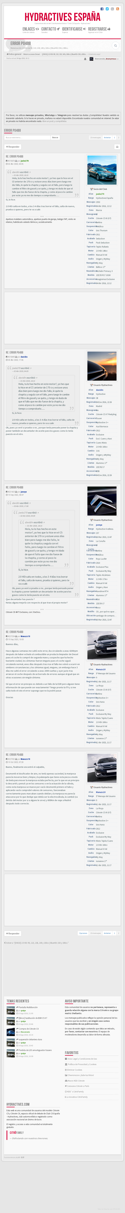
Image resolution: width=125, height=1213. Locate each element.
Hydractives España (62, 17)
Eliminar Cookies (74, 1069)
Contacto (49, 29)
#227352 (11, 759)
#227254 (11, 636)
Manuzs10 (25, 636)
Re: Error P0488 (14, 156)
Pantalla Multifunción (28, 1007)
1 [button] (114, 137)
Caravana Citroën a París (78, 1086)
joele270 (25, 161)
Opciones (83, 933)
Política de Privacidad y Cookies (81, 1064)
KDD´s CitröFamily (75, 1091)
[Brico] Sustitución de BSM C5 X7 (32, 1018)
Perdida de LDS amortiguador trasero (35, 1050)
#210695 (11, 357)
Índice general (15, 54)
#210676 (11, 161)
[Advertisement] (62, 87)
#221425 (11, 492)
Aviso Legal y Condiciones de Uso (82, 1058)
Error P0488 (12, 130)
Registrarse (97, 29)
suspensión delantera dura (30, 1039)
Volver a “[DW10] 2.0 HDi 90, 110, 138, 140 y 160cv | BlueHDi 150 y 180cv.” (37, 942)
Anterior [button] (107, 137)
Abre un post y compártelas (54, 121)
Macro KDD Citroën (76, 1080)
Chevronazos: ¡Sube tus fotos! (80, 1075)
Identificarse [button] (72, 29)
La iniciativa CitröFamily (77, 1097)
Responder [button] (13, 146)
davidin (16, 172)
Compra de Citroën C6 (28, 1028)
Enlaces (29, 29)
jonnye (24, 492)
